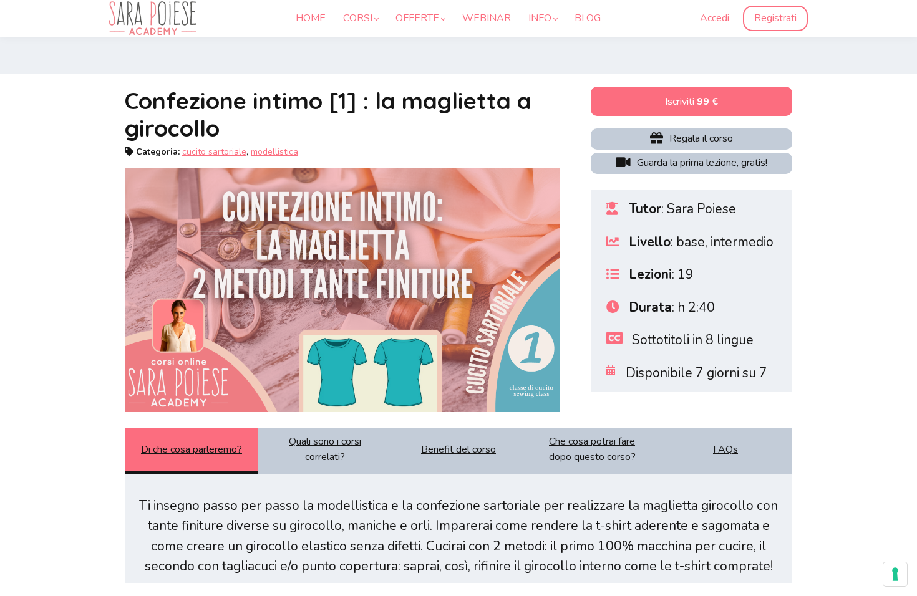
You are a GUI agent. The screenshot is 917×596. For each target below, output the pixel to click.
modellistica (274, 152)
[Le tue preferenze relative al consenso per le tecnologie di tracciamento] (895, 574)
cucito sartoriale (214, 152)
